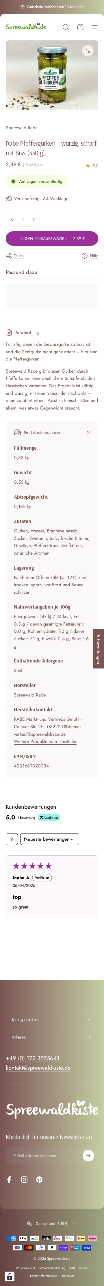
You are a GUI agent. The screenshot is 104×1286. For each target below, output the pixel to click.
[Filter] (12, 839)
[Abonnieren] (88, 1155)
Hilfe (94, 255)
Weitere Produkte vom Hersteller (45, 741)
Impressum (67, 1276)
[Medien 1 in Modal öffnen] (88, 51)
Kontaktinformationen (43, 1276)
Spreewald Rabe (22, 127)
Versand (83, 1268)
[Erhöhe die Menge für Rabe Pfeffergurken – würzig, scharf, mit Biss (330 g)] (33, 219)
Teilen (19, 256)
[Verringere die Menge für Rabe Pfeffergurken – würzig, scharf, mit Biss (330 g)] (12, 219)
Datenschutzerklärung (51, 1268)
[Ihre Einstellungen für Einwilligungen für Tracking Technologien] (9, 1276)
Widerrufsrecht (25, 1268)
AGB (72, 1268)
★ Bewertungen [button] (98, 648)
